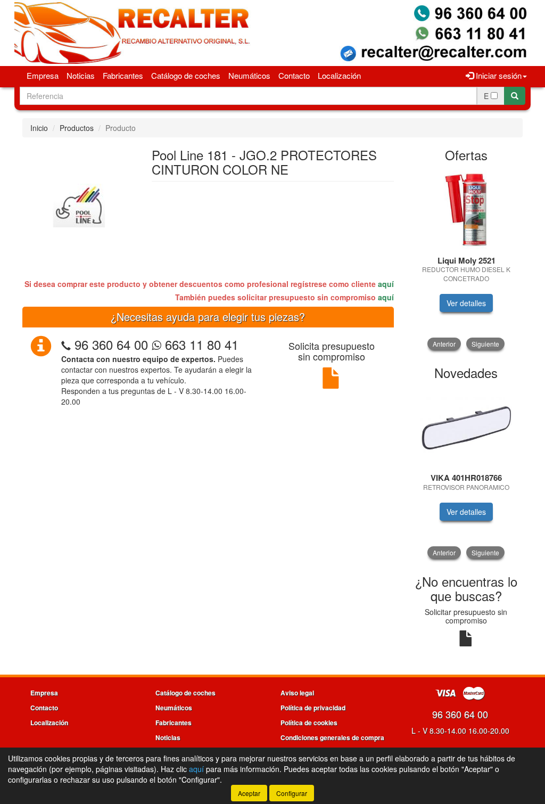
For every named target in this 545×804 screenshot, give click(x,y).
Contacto (294, 75)
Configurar (291, 793)
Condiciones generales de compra (332, 737)
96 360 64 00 (111, 344)
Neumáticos (249, 75)
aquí (386, 283)
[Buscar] (514, 96)
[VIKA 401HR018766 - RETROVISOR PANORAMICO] (466, 427)
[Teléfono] (66, 344)
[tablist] (466, 260)
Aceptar (249, 793)
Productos (77, 127)
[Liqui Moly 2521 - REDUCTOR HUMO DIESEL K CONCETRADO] (466, 210)
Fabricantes (123, 75)
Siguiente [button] (485, 343)
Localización (339, 75)
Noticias (81, 75)
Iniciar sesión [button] (498, 75)
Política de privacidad (312, 707)
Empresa (43, 75)
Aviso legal (297, 693)
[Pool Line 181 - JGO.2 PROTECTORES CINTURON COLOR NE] (79, 204)
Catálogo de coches (185, 75)
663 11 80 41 (199, 344)
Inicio (39, 127)
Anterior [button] (444, 343)
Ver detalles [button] (466, 303)
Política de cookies (308, 722)
